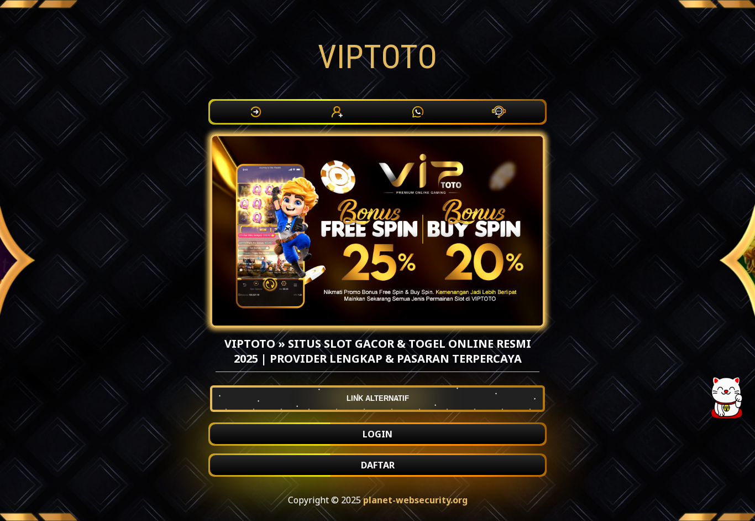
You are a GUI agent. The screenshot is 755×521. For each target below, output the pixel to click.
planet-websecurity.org (415, 500)
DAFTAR (378, 465)
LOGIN (377, 434)
